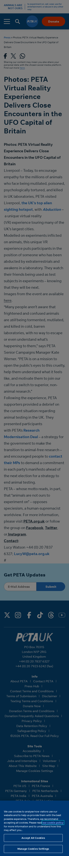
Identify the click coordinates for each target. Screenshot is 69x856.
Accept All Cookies (33, 837)
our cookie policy (53, 822)
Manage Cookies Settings (33, 848)
